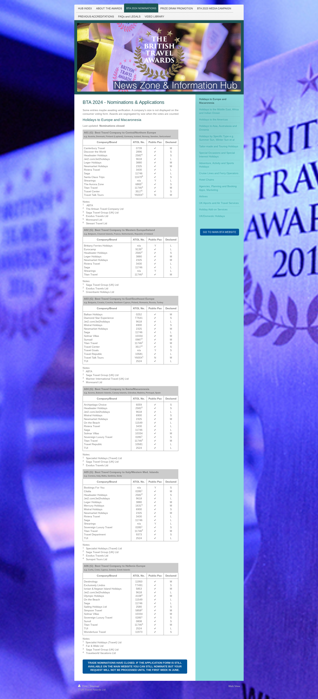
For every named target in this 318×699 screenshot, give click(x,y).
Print (84, 686)
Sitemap (94, 686)
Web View (234, 686)
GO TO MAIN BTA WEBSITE (219, 232)
